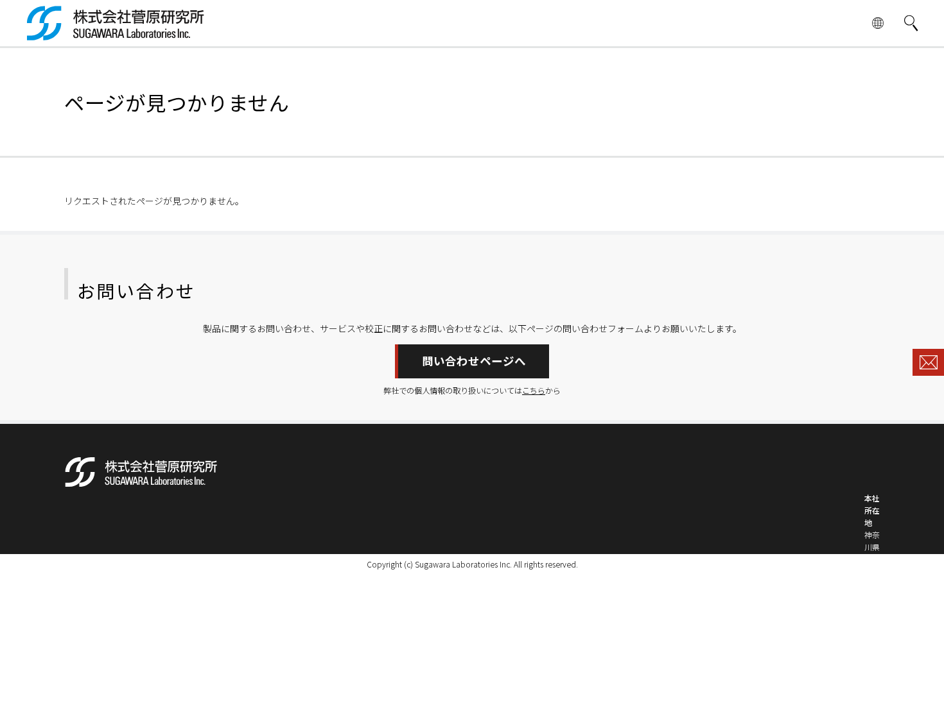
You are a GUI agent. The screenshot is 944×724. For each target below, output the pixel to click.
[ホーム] (115, 34)
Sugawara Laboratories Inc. (463, 564)
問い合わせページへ (474, 361)
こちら (533, 390)
